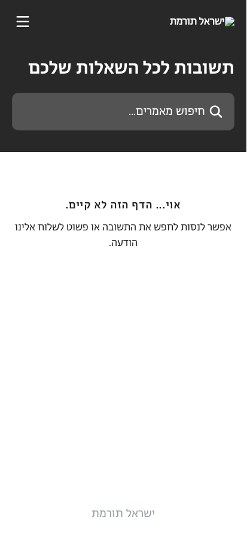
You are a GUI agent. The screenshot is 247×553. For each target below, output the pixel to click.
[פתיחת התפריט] (22, 21)
